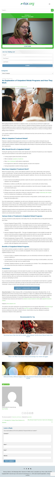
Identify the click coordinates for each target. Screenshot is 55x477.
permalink (30, 417)
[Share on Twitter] (25, 413)
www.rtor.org (49, 306)
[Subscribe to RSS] (31, 469)
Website (5, 455)
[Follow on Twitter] (29, 469)
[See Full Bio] (8, 408)
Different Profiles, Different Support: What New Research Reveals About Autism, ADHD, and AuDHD (28, 377)
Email (5, 450)
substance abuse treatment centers (31, 298)
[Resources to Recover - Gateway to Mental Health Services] (27, 4)
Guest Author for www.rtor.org (20, 86)
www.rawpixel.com (11, 303)
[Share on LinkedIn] (32, 413)
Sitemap (5, 471)
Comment (6, 433)
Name (5, 444)
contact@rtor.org (37, 471)
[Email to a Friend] (27, 413)
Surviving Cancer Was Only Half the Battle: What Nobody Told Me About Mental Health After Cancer (28, 336)
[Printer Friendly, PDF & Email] (6, 384)
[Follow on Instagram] (26, 469)
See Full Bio (5, 408)
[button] (49, 4)
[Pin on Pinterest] (30, 413)
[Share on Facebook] (23, 413)
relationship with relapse (45, 192)
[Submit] (52, 10)
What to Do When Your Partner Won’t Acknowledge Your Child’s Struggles (28, 356)
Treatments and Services (7, 78)
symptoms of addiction (18, 158)
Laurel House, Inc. (27, 473)
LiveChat (27, 475)
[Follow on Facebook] (24, 469)
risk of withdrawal (11, 161)
